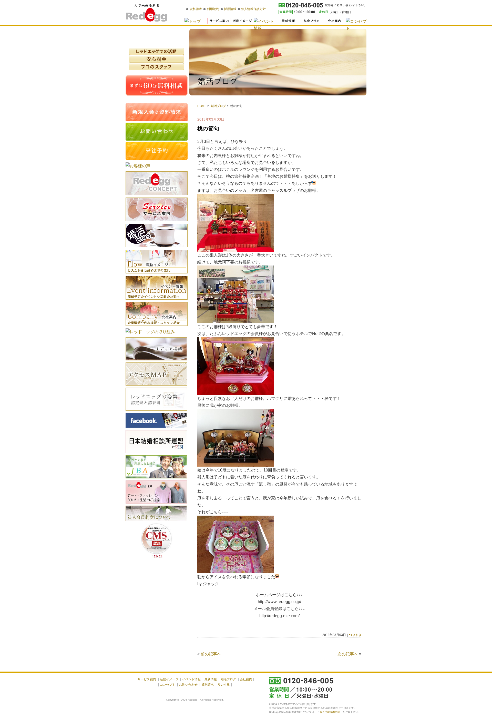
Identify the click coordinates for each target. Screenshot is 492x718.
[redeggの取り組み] (150, 332)
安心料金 (156, 59)
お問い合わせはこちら (157, 132)
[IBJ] (156, 454)
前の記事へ (211, 654)
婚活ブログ (218, 106)
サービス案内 (147, 679)
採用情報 (230, 9)
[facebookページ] (156, 429)
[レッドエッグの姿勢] (156, 411)
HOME (202, 106)
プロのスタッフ (156, 66)
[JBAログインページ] (156, 479)
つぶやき (355, 635)
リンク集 (224, 684)
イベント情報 (157, 288)
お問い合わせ (188, 684)
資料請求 (196, 9)
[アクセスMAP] (156, 386)
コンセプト (167, 684)
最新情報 (210, 679)
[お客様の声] (138, 166)
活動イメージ (157, 261)
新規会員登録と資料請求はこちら (157, 112)
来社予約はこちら (157, 151)
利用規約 (213, 9)
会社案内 (157, 314)
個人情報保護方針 (253, 9)
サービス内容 (157, 209)
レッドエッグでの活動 (156, 51)
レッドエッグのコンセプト (157, 183)
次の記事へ (347, 654)
